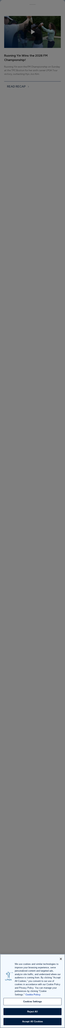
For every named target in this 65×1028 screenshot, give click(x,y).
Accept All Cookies (32, 1021)
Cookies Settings (32, 1001)
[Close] (61, 959)
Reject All (32, 1011)
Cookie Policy (32, 994)
